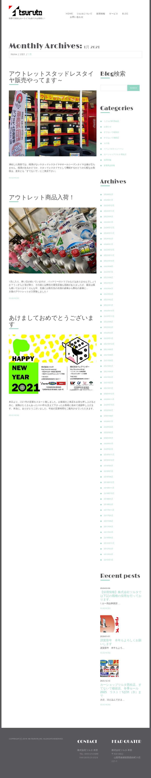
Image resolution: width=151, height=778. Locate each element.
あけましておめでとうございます (51, 321)
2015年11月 (109, 543)
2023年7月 (108, 272)
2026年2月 (108, 194)
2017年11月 (109, 510)
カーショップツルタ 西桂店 (115, 154)
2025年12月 (109, 205)
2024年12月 (109, 228)
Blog (125, 14)
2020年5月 (108, 432)
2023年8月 (108, 266)
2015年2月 (108, 554)
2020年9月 (108, 410)
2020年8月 (108, 416)
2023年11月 (109, 255)
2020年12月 (109, 394)
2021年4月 (108, 372)
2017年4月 (108, 527)
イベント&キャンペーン (114, 149)
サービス (113, 14)
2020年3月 (108, 444)
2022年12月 (109, 311)
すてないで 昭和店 (111, 132)
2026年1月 (108, 200)
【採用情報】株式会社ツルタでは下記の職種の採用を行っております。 (120, 595)
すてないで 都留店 (111, 138)
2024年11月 (109, 233)
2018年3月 (108, 504)
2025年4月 (108, 217)
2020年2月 (108, 449)
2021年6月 (108, 360)
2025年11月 (109, 211)
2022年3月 (108, 327)
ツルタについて (84, 14)
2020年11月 (109, 399)
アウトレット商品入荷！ (42, 197)
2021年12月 (109, 344)
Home (69, 14)
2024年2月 (108, 239)
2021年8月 (108, 355)
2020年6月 (108, 427)
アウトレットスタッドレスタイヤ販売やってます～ (51, 77)
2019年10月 (109, 460)
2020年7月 (108, 421)
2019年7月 (108, 471)
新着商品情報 (109, 165)
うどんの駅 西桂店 (111, 121)
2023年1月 (108, 305)
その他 (106, 143)
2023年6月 (108, 277)
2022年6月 (108, 322)
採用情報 (100, 14)
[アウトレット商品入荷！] (52, 240)
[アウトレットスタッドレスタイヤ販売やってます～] (52, 123)
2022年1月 (108, 338)
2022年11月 (109, 316)
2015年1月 (108, 560)
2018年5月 (108, 499)
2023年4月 (108, 289)
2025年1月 (108, 222)
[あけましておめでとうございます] (52, 364)
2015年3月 (108, 549)
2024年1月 (108, 244)
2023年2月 (108, 300)
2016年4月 (108, 538)
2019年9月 (108, 466)
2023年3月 (108, 294)
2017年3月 (108, 532)
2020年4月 (108, 438)
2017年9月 (108, 515)
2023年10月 (109, 261)
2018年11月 (109, 488)
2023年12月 (109, 250)
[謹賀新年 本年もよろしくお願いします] (109, 623)
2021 (22, 54)
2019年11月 (109, 455)
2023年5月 (108, 283)
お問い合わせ (76, 17)
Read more (14, 178)
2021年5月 (108, 366)
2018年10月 (109, 493)
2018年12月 (109, 482)
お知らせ (107, 127)
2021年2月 (108, 383)
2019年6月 (108, 477)
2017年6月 (108, 521)
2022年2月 (108, 333)
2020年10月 (109, 405)
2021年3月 (108, 377)
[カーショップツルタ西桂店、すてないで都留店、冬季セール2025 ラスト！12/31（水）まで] (109, 667)
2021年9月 (108, 349)
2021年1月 (108, 388)
